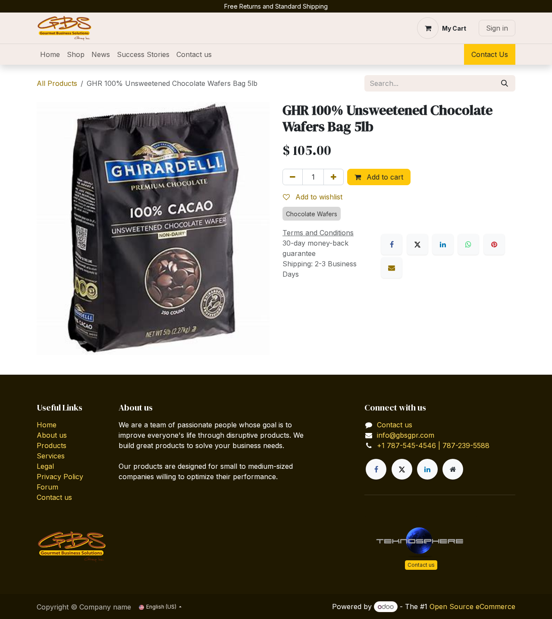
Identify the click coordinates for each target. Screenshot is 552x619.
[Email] (391, 267)
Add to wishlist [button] (317, 197)
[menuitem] (50, 54)
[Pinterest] (494, 244)
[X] (417, 244)
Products (51, 445)
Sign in (497, 28)
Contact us (54, 497)
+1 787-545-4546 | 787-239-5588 (433, 445)
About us (52, 435)
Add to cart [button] (383, 177)
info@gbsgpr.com (405, 435)
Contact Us (489, 54)
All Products (57, 83)
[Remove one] (292, 177)
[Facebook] (391, 244)
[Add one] (333, 177)
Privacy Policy (60, 476)
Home (46, 424)
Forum (47, 487)
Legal (45, 466)
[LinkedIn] (443, 244)
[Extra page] (452, 469)
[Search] (504, 83)
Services (51, 456)
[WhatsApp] (468, 244)
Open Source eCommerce (472, 606)
